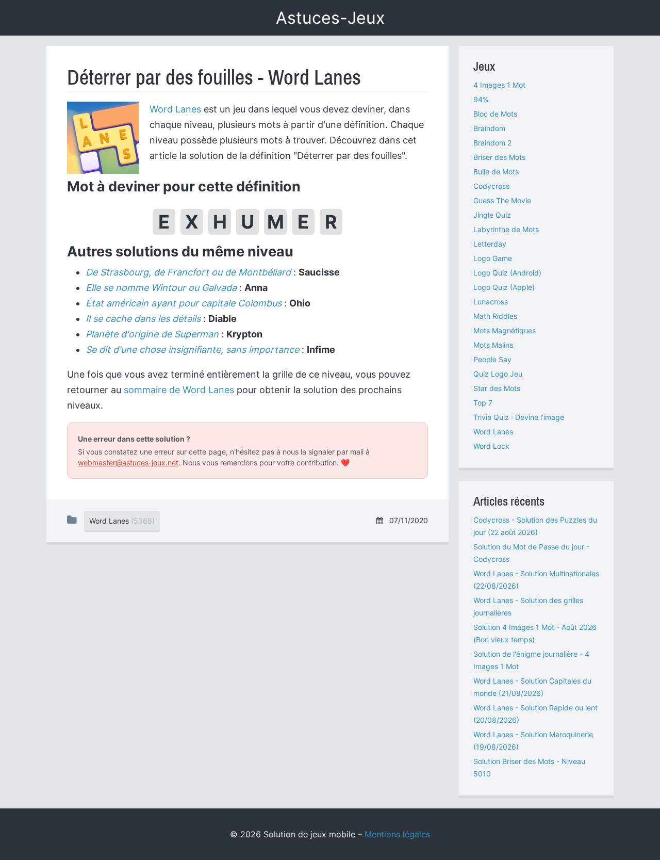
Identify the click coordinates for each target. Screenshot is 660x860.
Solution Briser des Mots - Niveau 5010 (529, 767)
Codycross (491, 186)
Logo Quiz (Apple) (504, 287)
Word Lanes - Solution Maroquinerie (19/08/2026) (533, 740)
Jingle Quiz (492, 214)
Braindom (489, 128)
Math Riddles (495, 316)
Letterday (489, 243)
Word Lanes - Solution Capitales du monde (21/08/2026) (532, 686)
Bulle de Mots (496, 171)
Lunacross (490, 301)
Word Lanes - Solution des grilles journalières (528, 606)
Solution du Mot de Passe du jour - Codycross (531, 552)
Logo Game (492, 258)
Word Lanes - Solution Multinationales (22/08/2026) (536, 579)
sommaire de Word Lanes (179, 389)
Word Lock (491, 446)
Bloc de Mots (495, 113)
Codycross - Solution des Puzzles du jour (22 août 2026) (535, 526)
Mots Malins (493, 344)
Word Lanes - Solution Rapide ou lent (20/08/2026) (535, 713)
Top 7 (482, 402)
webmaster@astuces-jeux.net (128, 462)
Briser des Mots (499, 157)
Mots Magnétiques (504, 330)
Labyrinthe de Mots (506, 229)
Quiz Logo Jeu (497, 373)
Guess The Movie (502, 200)
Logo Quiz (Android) (507, 272)
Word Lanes (175, 109)
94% (480, 99)
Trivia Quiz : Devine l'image (518, 417)
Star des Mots (496, 388)
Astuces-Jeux (330, 18)
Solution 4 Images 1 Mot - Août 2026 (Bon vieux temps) (535, 633)
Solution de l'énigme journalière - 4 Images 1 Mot (531, 660)
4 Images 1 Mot (499, 84)
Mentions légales (397, 834)
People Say (492, 359)
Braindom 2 (492, 142)
